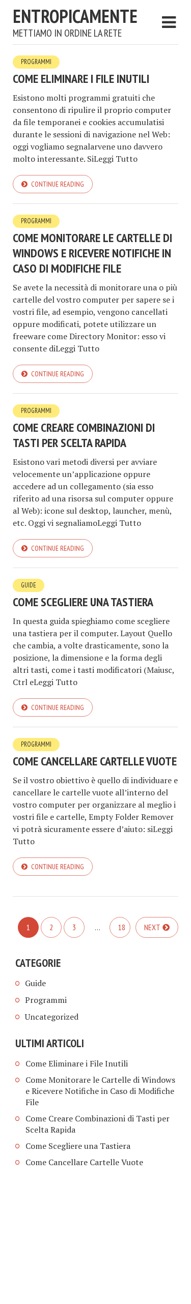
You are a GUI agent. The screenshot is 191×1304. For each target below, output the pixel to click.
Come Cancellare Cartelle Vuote (95, 761)
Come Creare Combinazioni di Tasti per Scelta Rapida (84, 435)
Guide (28, 585)
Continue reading (57, 184)
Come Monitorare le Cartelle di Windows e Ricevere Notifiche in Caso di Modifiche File (92, 253)
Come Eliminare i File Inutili (81, 78)
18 (121, 927)
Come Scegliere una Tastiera (83, 602)
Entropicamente (75, 16)
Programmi (36, 61)
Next (152, 927)
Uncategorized (51, 1016)
